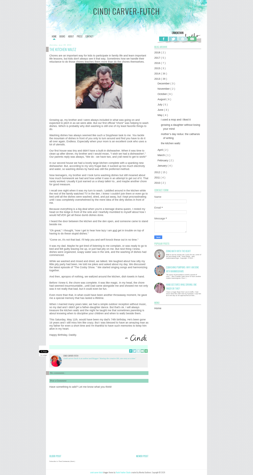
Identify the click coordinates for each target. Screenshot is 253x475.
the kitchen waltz (170, 143)
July (160, 104)
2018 (157, 52)
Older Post (55, 456)
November (164, 88)
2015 (157, 68)
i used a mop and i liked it (176, 119)
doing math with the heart (178, 251)
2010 (157, 182)
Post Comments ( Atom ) (67, 461)
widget (45, 355)
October (163, 94)
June (161, 109)
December (164, 83)
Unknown (178, 33)
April (161, 149)
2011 (157, 177)
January (163, 165)
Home (157, 308)
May (160, 115)
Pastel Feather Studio (123, 472)
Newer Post (142, 456)
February (163, 160)
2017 (157, 57)
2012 (157, 172)
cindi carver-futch (126, 11)
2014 (157, 73)
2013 (157, 78)
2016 (157, 63)
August (162, 99)
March (162, 155)
